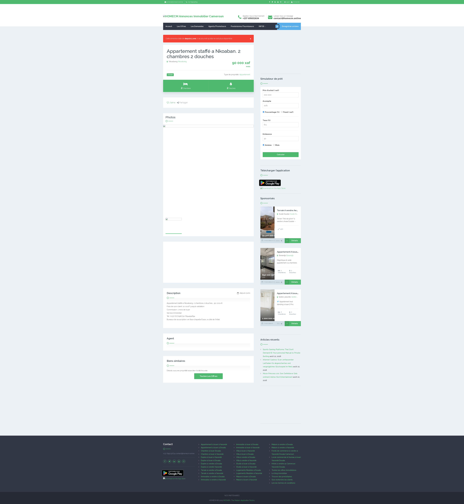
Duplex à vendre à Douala (211, 464)
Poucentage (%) (272, 112)
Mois (277, 145)
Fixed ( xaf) (288, 112)
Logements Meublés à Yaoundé (249, 473)
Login (288, 2)
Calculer (281, 154)
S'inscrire (296, 2)
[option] (208, 170)
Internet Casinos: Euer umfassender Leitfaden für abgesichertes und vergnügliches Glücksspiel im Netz (278, 363)
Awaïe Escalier (295, 214)
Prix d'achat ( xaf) (271, 90)
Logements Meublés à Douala (248, 470)
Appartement (244, 74)
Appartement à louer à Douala (213, 448)
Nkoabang (182, 61)
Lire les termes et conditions (283, 483)
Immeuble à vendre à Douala (213, 477)
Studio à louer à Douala (245, 464)
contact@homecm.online (175, 2)
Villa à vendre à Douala (245, 457)
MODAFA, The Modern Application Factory (239, 500)
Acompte (267, 101)
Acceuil (169, 26)
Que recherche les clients (282, 480)
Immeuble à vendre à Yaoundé (213, 480)
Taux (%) (266, 120)
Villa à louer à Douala (245, 454)
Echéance (267, 134)
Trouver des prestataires (282, 477)
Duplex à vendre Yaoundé (211, 467)
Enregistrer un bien (290, 26)
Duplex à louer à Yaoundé (211, 457)
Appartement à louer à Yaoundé (214, 444)
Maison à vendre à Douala (282, 444)
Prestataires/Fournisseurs (242, 26)
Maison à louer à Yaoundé (246, 480)
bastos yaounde (297, 297)
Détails (294, 240)
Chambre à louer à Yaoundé (212, 454)
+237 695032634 (192, 2)
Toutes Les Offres (208, 376)
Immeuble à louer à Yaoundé (248, 448)
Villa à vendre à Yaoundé (246, 460)
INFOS (261, 26)
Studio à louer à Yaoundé (246, 467)
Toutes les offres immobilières (284, 470)
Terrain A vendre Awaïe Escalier (292, 210)
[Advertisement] (232, 8)
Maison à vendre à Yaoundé (283, 448)
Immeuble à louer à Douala (247, 444)
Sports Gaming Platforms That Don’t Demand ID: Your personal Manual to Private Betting (281, 352)
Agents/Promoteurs (217, 26)
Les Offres (181, 26)
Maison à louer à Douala (246, 477)
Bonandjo (289, 255)
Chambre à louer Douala (211, 451)
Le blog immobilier (279, 473)
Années (268, 145)
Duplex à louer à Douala (210, 460)
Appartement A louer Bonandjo (292, 252)
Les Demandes (197, 26)
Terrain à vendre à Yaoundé (212, 473)
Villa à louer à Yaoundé (245, 451)
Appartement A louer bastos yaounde (295, 293)
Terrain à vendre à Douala (211, 470)
